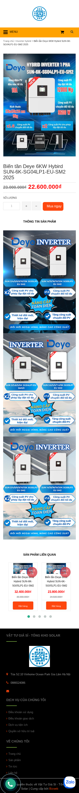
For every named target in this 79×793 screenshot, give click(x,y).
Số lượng (10, 197)
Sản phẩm (14, 760)
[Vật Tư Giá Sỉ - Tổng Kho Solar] (39, 13)
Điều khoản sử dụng (20, 712)
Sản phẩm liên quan (39, 554)
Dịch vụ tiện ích (18, 724)
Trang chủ (14, 753)
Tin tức (12, 766)
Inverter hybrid (23, 41)
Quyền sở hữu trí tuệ (21, 731)
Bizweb (53, 788)
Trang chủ (8, 41)
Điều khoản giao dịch (21, 718)
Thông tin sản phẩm (39, 221)
